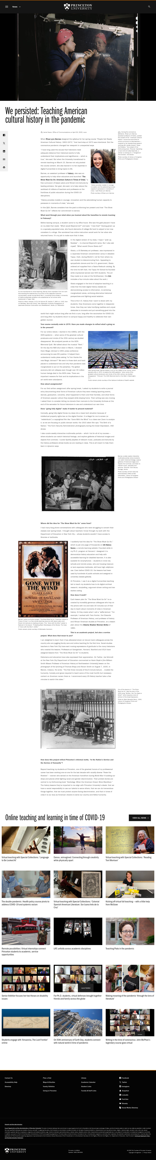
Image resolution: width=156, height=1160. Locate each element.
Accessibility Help (11, 1082)
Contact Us (9, 1078)
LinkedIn (125, 1095)
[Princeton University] (15, 1151)
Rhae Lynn (53, 139)
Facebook (125, 1078)
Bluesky (125, 1103)
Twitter (124, 1082)
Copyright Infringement (135, 1152)
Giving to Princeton (50, 1091)
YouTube (125, 1099)
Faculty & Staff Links (88, 1091)
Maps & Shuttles (49, 1082)
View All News (139, 818)
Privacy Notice (147, 1152)
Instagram (125, 1086)
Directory (8, 1086)
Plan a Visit (47, 1078)
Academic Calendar (88, 1082)
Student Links (86, 1086)
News (14, 6)
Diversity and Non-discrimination (13, 1124)
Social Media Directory (130, 1108)
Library (83, 1078)
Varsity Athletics (49, 1086)
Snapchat (125, 1091)
